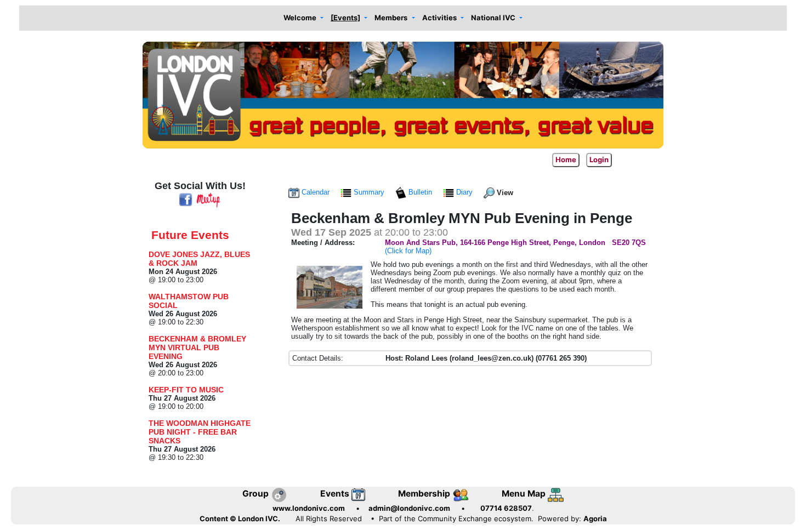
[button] (303, 18)
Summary (369, 192)
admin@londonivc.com (409, 508)
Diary (464, 192)
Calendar (315, 192)
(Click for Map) (408, 251)
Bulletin (420, 192)
